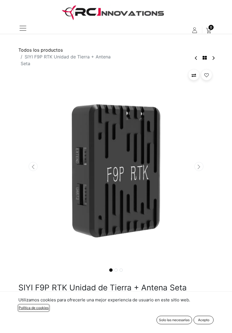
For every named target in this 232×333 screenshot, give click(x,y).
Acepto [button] (203, 320)
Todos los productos (40, 50)
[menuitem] (209, 30)
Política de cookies (34, 308)
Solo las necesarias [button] (174, 320)
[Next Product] (213, 57)
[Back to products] (204, 58)
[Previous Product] (196, 57)
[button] (33, 166)
